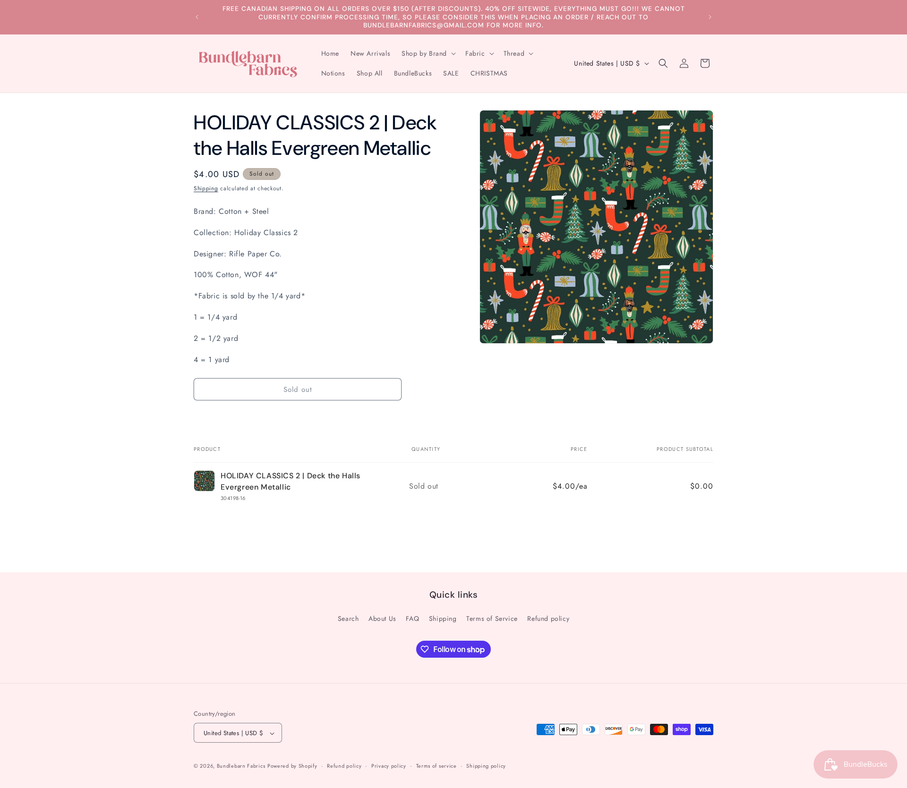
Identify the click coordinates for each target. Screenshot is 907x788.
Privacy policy (388, 766)
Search (348, 618)
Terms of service (436, 766)
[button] (428, 53)
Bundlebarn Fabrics (241, 766)
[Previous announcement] (197, 17)
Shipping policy (486, 766)
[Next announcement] (710, 17)
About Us (382, 618)
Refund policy (548, 618)
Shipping (206, 188)
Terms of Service (492, 618)
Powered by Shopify (292, 766)
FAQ (412, 618)
